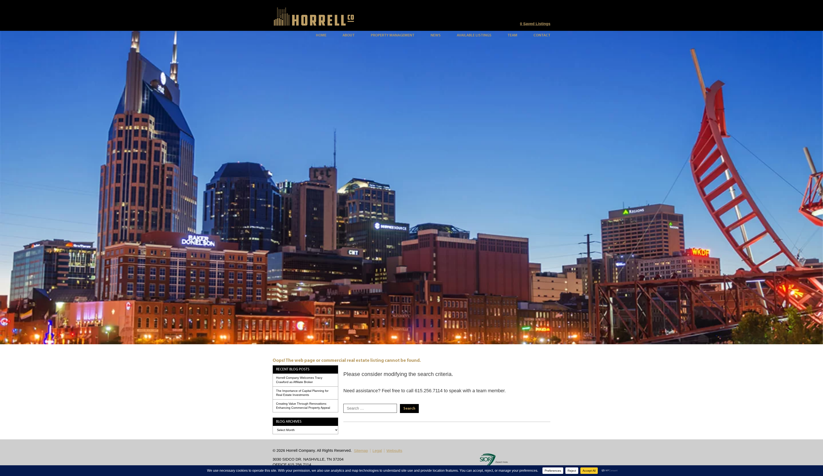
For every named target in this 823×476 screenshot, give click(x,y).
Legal (377, 451)
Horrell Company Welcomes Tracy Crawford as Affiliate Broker (299, 380)
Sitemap (361, 451)
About (348, 35)
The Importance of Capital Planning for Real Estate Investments (302, 393)
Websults (394, 451)
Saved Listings (535, 24)
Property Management (393, 35)
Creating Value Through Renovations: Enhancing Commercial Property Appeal (303, 406)
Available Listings (474, 35)
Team (512, 35)
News (436, 35)
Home (321, 35)
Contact (541, 35)
